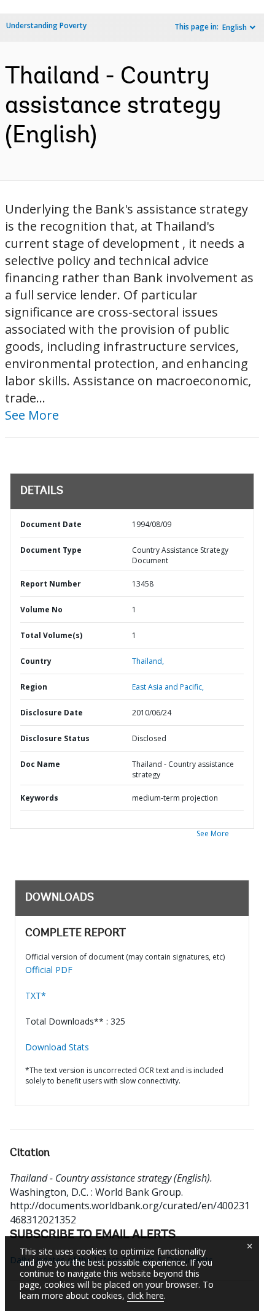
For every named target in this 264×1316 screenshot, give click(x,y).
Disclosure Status (55, 738)
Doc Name (40, 764)
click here (145, 1295)
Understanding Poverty (46, 25)
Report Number (50, 584)
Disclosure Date (51, 712)
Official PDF (48, 969)
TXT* (35, 995)
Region (33, 687)
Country (36, 661)
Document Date (51, 524)
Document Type (51, 550)
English (234, 27)
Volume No (41, 609)
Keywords (39, 798)
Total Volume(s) (51, 635)
